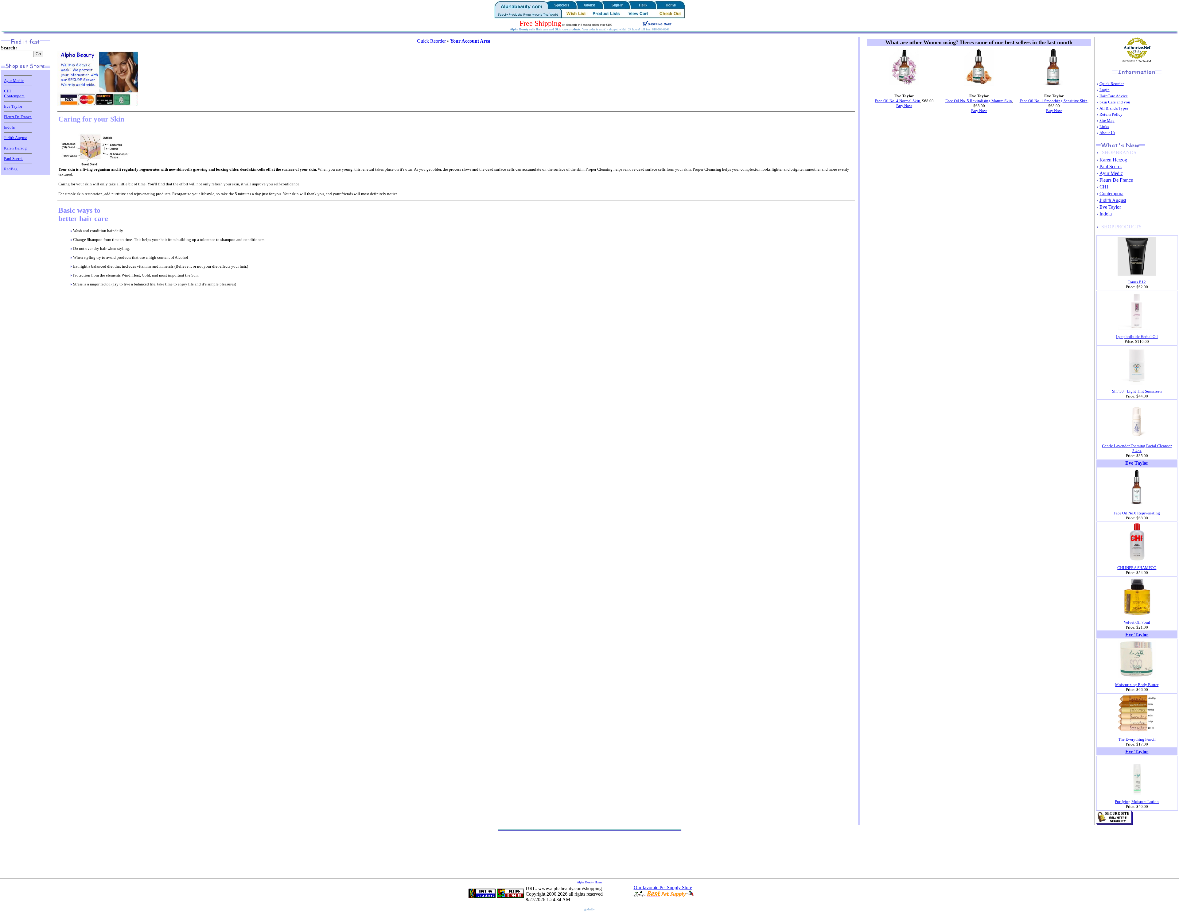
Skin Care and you (1114, 102)
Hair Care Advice (1113, 96)
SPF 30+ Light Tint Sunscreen (1137, 391)
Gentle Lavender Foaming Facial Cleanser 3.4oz (1137, 448)
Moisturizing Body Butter (1136, 684)
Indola (9, 127)
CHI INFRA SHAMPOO (1136, 567)
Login (1104, 89)
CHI (7, 91)
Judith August (15, 137)
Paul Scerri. (13, 158)
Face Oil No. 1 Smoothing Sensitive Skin (1054, 101)
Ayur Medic (14, 80)
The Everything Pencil (1137, 739)
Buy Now (904, 105)
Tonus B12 (1137, 282)
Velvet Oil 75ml (1137, 622)
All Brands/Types (1113, 108)
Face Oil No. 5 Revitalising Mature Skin (978, 101)
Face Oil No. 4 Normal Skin (897, 101)
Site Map (1107, 120)
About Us (1107, 132)
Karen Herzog (15, 148)
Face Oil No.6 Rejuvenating (1137, 513)
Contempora (14, 96)
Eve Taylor (13, 106)
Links (1104, 126)
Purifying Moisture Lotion (1137, 801)
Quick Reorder (431, 41)
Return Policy (1111, 114)
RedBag (11, 169)
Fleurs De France (18, 116)
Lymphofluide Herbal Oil (1137, 336)
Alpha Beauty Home (589, 882)
